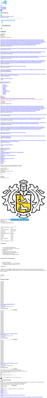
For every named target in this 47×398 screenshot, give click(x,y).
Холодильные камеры (4, 39)
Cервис (4, 87)
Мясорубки (33, 69)
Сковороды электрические (15, 62)
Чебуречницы (29, 62)
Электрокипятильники (36, 62)
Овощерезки (18, 61)
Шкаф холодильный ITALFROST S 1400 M (8, 363)
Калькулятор (5, 85)
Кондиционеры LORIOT (5, 48)
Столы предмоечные (14, 141)
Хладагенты (5, 52)
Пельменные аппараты (4, 69)
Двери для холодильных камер (34, 39)
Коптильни (20, 69)
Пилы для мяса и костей (40, 69)
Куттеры (24, 69)
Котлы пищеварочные (41, 60)
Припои (2, 51)
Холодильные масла (23, 52)
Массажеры (28, 69)
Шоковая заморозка (11, 44)
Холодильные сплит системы (6, 41)
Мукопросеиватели (33, 56)
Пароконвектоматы (24, 61)
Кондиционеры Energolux (33, 48)
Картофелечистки (32, 60)
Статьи (19, 394)
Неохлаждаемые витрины (16, 43)
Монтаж (4, 86)
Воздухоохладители (8, 51)
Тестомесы (21, 57)
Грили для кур (17, 60)
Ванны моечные (3, 140)
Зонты (18, 140)
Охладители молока (36, 43)
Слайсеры (2, 70)
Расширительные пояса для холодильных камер (18, 39)
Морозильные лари (39, 42)
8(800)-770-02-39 (3, 16)
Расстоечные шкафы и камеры (13, 57)
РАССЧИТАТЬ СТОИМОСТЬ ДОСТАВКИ (19, 219)
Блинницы (12, 60)
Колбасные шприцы (13, 69)
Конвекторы (2, 66)
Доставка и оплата (23, 98)
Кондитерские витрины (35, 41)
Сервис (10, 98)
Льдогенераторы (23, 42)
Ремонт (4, 88)
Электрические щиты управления (34, 52)
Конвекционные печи (15, 56)
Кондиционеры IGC (14, 48)
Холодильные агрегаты (16, 41)
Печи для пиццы (40, 56)
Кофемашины (3, 61)
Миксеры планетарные (24, 56)
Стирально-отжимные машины (6, 78)
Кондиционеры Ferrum (22, 48)
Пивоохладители (3, 44)
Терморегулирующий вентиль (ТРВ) (25, 51)
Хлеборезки (36, 57)
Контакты (5, 92)
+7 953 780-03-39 (5, 25)
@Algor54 (3, 31)
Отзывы (4, 94)
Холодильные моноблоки (39, 40)
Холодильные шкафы (15, 42)
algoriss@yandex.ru (4, 12)
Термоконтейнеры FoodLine (30, 44)
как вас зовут (3, 372)
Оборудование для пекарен (5, 56)
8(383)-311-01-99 (10, 16)
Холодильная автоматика (37, 51)
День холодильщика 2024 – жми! (8, 20)
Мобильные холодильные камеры (27, 40)
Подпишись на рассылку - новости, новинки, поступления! (12, 384)
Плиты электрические (33, 61)
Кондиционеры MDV (42, 48)
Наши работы (8, 394)
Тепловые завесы (22, 66)
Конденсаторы (14, 51)
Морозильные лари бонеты (5, 43)
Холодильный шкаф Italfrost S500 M (7, 304)
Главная (4, 84)
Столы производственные (12, 140)
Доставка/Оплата (14, 394)
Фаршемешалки (8, 70)
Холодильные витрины (26, 41)
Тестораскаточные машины (28, 57)
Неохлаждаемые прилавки (27, 43)
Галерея (4, 93)
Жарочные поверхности (24, 60)
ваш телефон (2, 374)
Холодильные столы (7, 42)
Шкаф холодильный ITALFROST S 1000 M (8, 333)
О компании (2, 394)
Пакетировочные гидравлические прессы (28, 140)
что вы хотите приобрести (5, 377)
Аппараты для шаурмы (4, 60)
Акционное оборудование (5, 81)
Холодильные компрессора (13, 52)
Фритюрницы (23, 62)
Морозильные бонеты (30, 42)
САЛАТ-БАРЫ (7, 62)
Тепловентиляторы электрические (12, 66)
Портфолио (5, 89)
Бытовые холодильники (20, 44)
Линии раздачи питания (10, 61)
